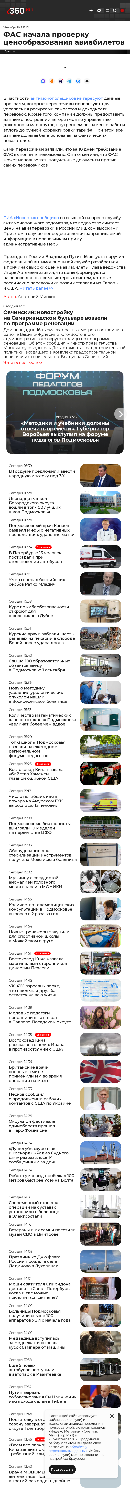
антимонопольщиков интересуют (67, 98)
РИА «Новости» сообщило (31, 217)
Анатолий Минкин (37, 296)
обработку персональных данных (68, 1449)
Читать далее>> (37, 288)
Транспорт (11, 51)
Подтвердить (62, 1469)
